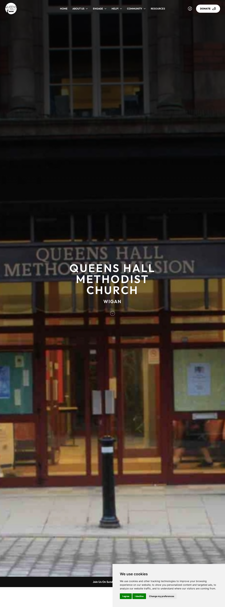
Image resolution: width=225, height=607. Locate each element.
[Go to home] (14, 8)
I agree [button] (125, 596)
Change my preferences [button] (161, 596)
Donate (205, 8)
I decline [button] (139, 596)
